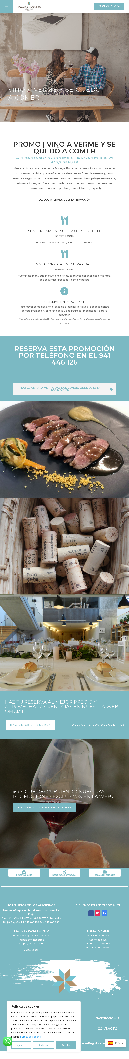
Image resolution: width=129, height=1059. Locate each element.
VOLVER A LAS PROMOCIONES (44, 807)
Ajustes (21, 1045)
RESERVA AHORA (109, 6)
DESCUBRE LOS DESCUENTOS (98, 724)
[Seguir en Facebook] (91, 913)
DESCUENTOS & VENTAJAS (64, 875)
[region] (44, 1026)
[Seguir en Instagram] (97, 913)
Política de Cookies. (30, 1036)
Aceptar (66, 1045)
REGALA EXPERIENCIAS (105, 875)
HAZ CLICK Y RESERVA (30, 724)
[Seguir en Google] (104, 913)
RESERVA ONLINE (24, 875)
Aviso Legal (31, 949)
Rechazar (43, 1045)
